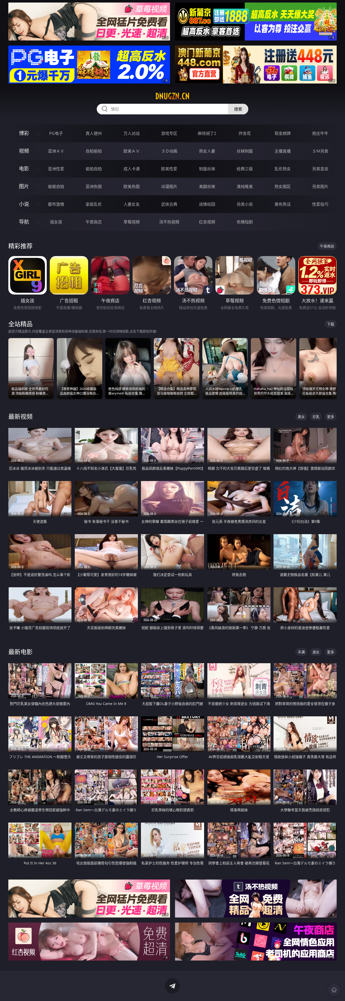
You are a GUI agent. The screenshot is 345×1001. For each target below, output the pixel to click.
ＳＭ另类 (320, 151)
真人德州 (94, 133)
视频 (24, 151)
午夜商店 (94, 222)
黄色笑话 (283, 204)
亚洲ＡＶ (56, 151)
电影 (24, 168)
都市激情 (56, 204)
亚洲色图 (94, 186)
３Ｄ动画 (169, 151)
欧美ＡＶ (132, 151)
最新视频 (20, 416)
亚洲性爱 (56, 169)
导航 (24, 221)
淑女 (315, 652)
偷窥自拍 (56, 186)
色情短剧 (245, 222)
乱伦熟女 (283, 169)
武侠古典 (169, 204)
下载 (330, 324)
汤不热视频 (169, 222)
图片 (24, 186)
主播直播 (283, 151)
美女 (301, 416)
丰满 (301, 652)
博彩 (24, 133)
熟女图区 (283, 186)
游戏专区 (169, 133)
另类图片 (320, 186)
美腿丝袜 (207, 186)
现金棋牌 (283, 133)
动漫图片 (169, 186)
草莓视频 (132, 222)
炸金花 (245, 133)
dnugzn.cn (172, 96)
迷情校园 (207, 204)
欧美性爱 (169, 169)
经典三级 (245, 169)
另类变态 (320, 169)
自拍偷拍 (94, 151)
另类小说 (245, 204)
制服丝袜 (207, 169)
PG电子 (56, 133)
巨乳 (315, 416)
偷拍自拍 (94, 169)
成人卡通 (132, 169)
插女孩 (56, 222)
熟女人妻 (207, 151)
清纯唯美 (245, 186)
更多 (330, 416)
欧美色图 (132, 186)
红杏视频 (207, 222)
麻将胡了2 (207, 133)
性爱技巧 (320, 204)
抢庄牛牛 (320, 133)
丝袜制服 (245, 151)
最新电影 (20, 652)
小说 (24, 204)
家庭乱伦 (94, 204)
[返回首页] (334, 990)
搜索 (238, 109)
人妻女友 (132, 204)
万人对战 (132, 133)
